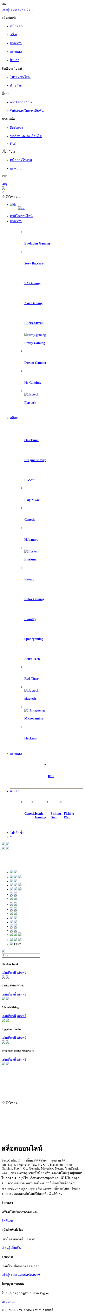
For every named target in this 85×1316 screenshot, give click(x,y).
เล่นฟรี (21, 972)
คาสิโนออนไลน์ (21, 216)
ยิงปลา (14, 791)
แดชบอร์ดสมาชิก (30, 1274)
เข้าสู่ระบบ (9, 9)
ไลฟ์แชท (8, 1220)
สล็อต (14, 418)
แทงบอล (16, 753)
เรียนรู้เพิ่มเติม (11, 1247)
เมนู (4, 184)
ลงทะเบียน (25, 9)
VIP (12, 837)
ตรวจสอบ (8, 1301)
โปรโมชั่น (17, 832)
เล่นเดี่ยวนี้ (9, 972)
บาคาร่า (16, 221)
